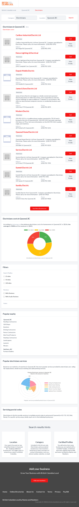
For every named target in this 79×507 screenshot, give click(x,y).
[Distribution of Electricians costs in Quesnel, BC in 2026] (39, 242)
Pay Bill (66, 492)
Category (11, 18)
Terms (49, 492)
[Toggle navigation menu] (76, 4)
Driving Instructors (9, 330)
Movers (5, 346)
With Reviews (9, 293)
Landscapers (7, 340)
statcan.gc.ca (16, 224)
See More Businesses (39, 208)
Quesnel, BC (25, 10)
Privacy (58, 492)
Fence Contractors (9, 332)
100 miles (8, 283)
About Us (30, 492)
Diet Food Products (9, 335)
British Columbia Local (9, 10)
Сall (70, 39)
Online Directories (17, 492)
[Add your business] (39, 478)
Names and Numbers (30, 500)
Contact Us (40, 492)
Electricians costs (8, 29)
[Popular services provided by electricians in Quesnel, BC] (39, 384)
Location (42, 18)
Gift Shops (6, 324)
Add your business (39, 480)
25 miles (8, 276)
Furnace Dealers (8, 351)
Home (5, 492)
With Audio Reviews (12, 296)
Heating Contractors (10, 338)
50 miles (8, 280)
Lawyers (6, 343)
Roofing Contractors (10, 322)
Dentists (6, 327)
